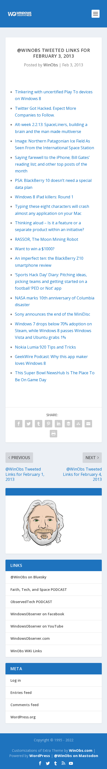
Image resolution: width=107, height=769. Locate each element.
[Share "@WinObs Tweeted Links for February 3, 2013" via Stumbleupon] (78, 424)
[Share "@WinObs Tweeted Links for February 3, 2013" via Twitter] (29, 424)
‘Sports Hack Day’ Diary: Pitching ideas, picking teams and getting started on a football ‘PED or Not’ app (51, 281)
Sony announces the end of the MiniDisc (52, 314)
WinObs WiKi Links (26, 650)
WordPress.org (23, 717)
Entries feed (21, 692)
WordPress (39, 755)
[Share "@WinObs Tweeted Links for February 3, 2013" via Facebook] (19, 424)
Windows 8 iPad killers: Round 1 (44, 197)
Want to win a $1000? (34, 249)
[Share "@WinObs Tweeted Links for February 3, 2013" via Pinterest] (49, 424)
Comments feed (24, 704)
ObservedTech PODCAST (31, 601)
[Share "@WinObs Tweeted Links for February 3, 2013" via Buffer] (68, 424)
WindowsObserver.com (30, 638)
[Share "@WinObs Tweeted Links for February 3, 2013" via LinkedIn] (58, 424)
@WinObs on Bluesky (28, 577)
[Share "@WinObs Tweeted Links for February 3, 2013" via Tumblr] (39, 424)
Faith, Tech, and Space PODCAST (38, 589)
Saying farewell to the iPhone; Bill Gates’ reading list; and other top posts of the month (52, 164)
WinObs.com (80, 750)
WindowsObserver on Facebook (37, 614)
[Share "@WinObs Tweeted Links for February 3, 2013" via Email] (88, 424)
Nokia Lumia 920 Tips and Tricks (45, 347)
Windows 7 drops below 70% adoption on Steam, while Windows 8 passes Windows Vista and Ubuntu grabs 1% (53, 330)
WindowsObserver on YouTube (36, 626)
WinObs (50, 65)
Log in (15, 680)
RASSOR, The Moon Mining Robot (46, 239)
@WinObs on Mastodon (76, 755)
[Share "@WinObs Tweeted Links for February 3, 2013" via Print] (53, 434)
